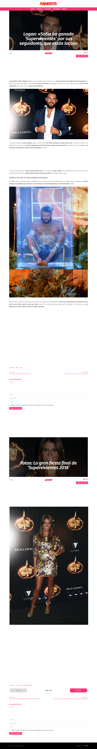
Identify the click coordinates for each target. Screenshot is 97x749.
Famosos (48, 53)
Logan (16, 367)
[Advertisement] (48, 70)
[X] (80, 56)
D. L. (12, 53)
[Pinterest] (83, 56)
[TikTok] (82, 746)
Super (20, 367)
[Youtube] (87, 746)
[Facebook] (77, 56)
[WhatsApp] (86, 56)
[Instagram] (79, 746)
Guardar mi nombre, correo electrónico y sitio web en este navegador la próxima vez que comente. (32, 405)
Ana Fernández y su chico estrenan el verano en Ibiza (76, 373)
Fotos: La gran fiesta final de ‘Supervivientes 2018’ (20, 373)
